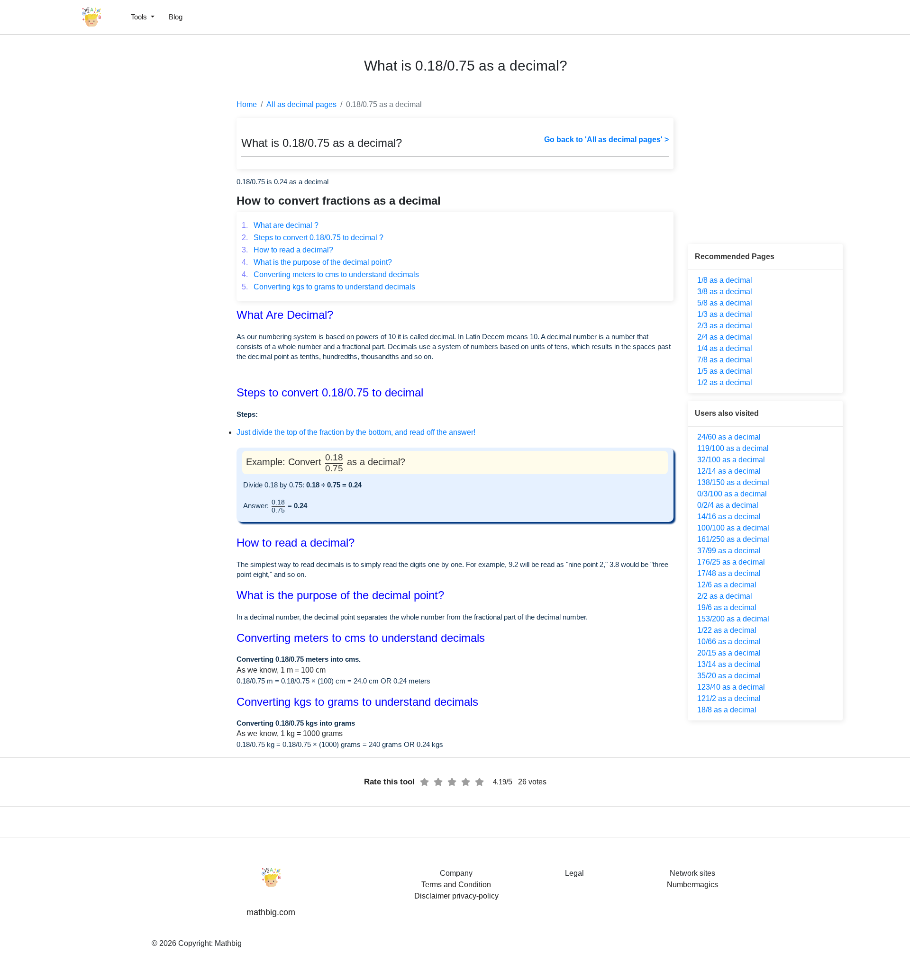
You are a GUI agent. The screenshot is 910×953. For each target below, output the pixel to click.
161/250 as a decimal (733, 539)
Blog (175, 17)
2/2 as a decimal (724, 596)
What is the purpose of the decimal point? (317, 262)
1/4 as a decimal (724, 348)
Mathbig (228, 943)
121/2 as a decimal (729, 698)
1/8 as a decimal (724, 280)
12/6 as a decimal (726, 585)
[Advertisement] (49, 227)
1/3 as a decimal (724, 314)
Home (247, 104)
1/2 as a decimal (724, 382)
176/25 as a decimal (731, 562)
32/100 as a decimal (731, 460)
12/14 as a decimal (729, 471)
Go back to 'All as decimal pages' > (606, 139)
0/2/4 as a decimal (727, 505)
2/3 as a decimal (724, 326)
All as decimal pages (301, 104)
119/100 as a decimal (733, 448)
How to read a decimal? (287, 250)
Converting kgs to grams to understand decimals (328, 287)
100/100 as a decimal (733, 528)
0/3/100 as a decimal (732, 494)
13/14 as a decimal (729, 664)
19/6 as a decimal (726, 607)
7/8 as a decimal (724, 360)
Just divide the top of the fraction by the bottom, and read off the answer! (356, 432)
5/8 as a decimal (724, 303)
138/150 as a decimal (733, 482)
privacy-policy (475, 896)
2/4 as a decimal (724, 337)
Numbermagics (692, 885)
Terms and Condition (456, 885)
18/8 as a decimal (726, 710)
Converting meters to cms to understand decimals (330, 274)
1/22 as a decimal (726, 630)
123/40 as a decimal (731, 687)
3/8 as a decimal (724, 292)
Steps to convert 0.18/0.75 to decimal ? (312, 238)
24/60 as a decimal (729, 437)
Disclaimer (432, 896)
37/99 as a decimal (729, 551)
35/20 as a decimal (729, 676)
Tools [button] (140, 17)
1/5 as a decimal (724, 371)
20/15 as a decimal (729, 653)
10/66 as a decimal (729, 642)
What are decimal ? (280, 225)
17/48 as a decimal (729, 573)
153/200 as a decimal (733, 619)
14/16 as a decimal (729, 516)
